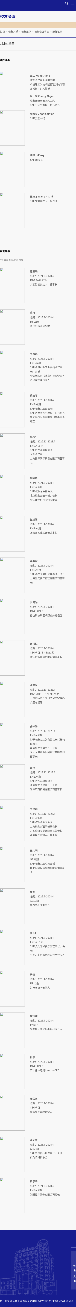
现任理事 (57, 31)
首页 (2, 31)
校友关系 (8, 16)
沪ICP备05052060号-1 (60, 1301)
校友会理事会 (41, 31)
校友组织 (26, 31)
